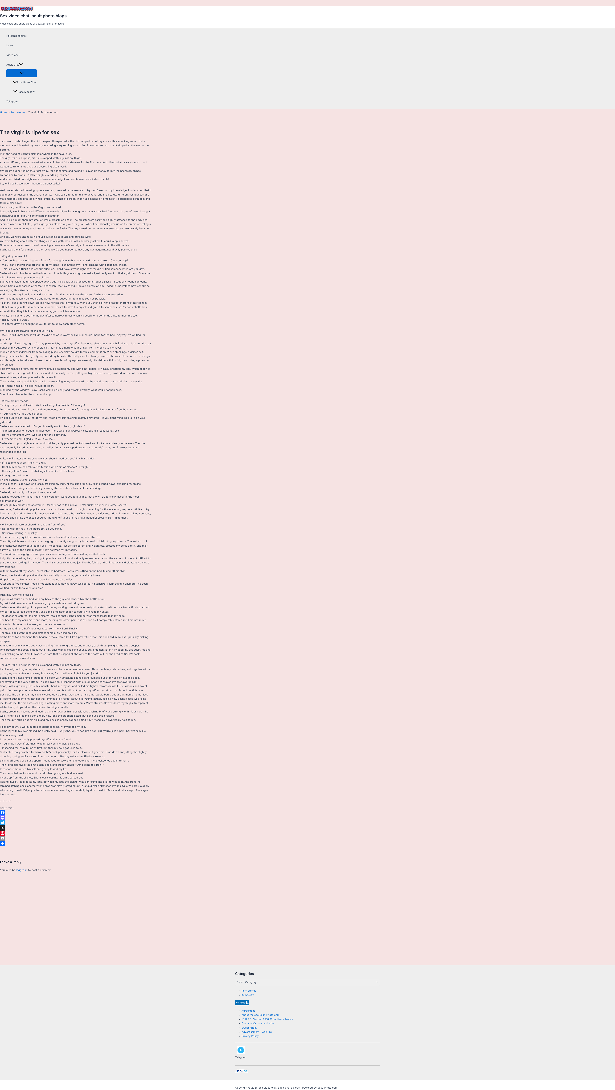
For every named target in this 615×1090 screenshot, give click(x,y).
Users (9, 45)
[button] (21, 64)
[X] (75, 828)
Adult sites (12, 64)
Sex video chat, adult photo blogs (33, 15)
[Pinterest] (75, 833)
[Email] (75, 838)
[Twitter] (75, 822)
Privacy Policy (250, 1036)
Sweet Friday (249, 1027)
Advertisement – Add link (257, 1031)
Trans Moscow (26, 91)
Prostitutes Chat (27, 82)
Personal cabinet (16, 35)
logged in (21, 870)
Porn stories (249, 990)
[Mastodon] (75, 817)
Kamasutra (248, 995)
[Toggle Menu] (21, 73)
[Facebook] (75, 812)
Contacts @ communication (258, 1023)
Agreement (248, 1010)
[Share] (75, 843)
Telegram (12, 101)
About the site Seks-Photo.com (260, 1014)
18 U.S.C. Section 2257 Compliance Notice (267, 1019)
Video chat (13, 55)
